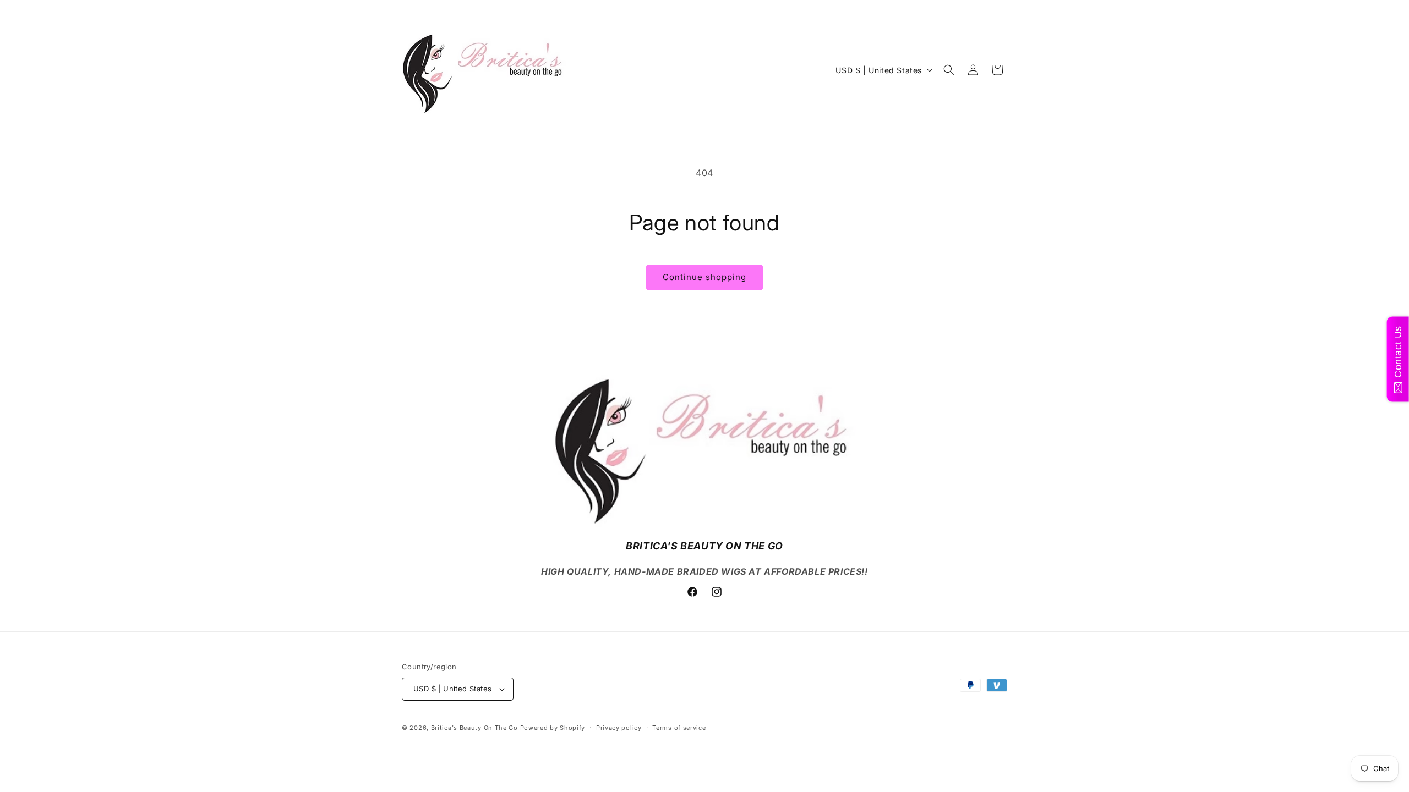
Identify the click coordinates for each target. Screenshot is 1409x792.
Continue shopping (704, 277)
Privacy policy (619, 728)
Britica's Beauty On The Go (474, 728)
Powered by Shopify (553, 728)
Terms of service (679, 728)
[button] (949, 70)
